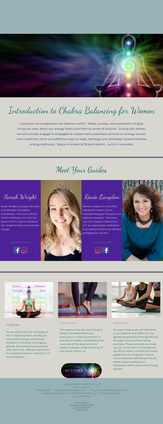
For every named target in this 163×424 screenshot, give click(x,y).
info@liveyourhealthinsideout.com (108, 390)
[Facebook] (17, 250)
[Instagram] (24, 250)
